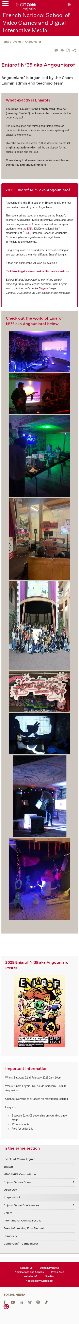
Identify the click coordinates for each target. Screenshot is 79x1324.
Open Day (10, 1189)
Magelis (43, 288)
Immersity (10, 1236)
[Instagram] (38, 1302)
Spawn (8, 1166)
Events (17, 42)
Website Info (31, 1276)
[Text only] (62, 51)
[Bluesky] (30, 1302)
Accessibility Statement (39, 1280)
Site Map (50, 1276)
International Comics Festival (23, 1220)
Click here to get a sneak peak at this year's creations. (38, 271)
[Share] (74, 51)
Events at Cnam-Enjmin (19, 1159)
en (69, 4)
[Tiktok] (46, 1302)
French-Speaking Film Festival (24, 1228)
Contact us (26, 1267)
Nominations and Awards (29, 1272)
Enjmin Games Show (17, 1182)
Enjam (8, 1213)
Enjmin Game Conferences (21, 1205)
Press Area (57, 1272)
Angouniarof (33, 42)
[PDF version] (68, 51)
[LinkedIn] (21, 1302)
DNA (30, 228)
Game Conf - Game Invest (21, 1243)
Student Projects (49, 1267)
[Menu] (5, 4)
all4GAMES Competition (20, 1174)
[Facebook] (5, 1302)
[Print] (56, 51)
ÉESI (26, 232)
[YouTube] (13, 1302)
